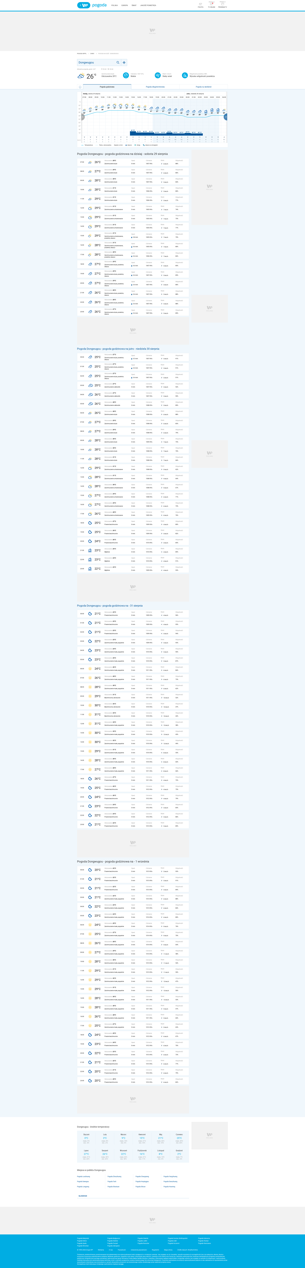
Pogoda (99, 5)
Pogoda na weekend (203, 86)
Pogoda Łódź (172, 1241)
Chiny (92, 53)
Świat (134, 5)
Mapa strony (168, 1250)
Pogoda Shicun (140, 1187)
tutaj (121, 1264)
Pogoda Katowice (204, 1238)
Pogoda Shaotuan (113, 1187)
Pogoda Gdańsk (143, 1238)
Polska (114, 5)
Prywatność (122, 1250)
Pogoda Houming (169, 1187)
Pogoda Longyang (83, 1187)
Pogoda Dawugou (83, 1181)
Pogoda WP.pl (82, 53)
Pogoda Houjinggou (142, 1181)
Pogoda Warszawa (204, 1243)
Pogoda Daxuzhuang (170, 1181)
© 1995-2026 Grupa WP (85, 1250)
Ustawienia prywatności (139, 1250)
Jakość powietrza (148, 5)
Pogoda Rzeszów (143, 1243)
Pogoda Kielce (82, 1241)
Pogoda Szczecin (173, 1243)
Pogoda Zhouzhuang (114, 1176)
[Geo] (124, 62)
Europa (125, 5)
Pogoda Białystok (83, 1238)
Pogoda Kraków (112, 1241)
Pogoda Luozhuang (83, 1176)
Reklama (101, 1250)
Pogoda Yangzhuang (170, 1176)
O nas (111, 1250)
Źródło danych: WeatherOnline (187, 1250)
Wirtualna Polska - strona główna (83, 5)
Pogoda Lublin (142, 1241)
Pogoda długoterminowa (155, 86)
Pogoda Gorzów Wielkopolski (178, 1238)
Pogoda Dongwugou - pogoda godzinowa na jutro (105, 348)
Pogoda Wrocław (83, 1246)
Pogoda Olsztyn (203, 1241)
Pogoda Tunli (112, 1181)
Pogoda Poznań (112, 1243)
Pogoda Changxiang (142, 1176)
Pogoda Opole (81, 1243)
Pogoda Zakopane (113, 1246)
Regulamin (155, 1250)
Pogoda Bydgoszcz (113, 1238)
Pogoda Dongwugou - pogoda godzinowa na (103, 605)
